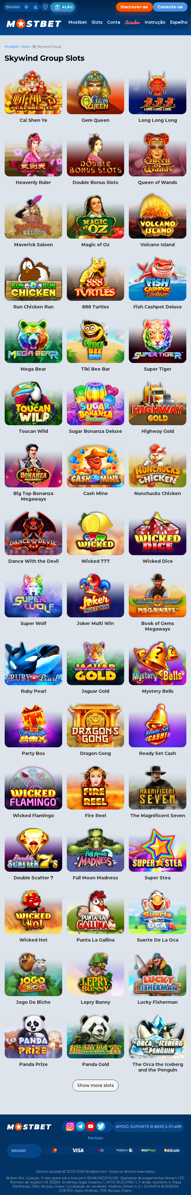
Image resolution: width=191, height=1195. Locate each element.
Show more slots (95, 1085)
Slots (97, 22)
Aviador (132, 22)
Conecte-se (170, 7)
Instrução (155, 22)
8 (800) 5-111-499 (165, 1126)
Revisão (95, 1138)
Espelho (179, 22)
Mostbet (77, 22)
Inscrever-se (134, 7)
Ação (67, 7)
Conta (113, 22)
